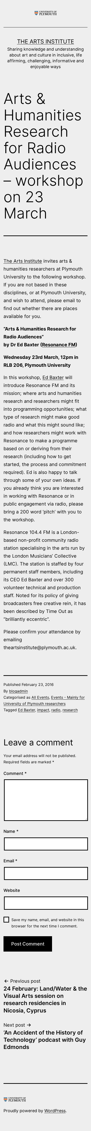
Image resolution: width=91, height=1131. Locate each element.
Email (10, 860)
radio (55, 710)
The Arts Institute (45, 41)
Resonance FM (58, 344)
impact (43, 710)
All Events (40, 697)
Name (11, 831)
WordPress (55, 1110)
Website (12, 890)
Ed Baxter (53, 377)
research (70, 710)
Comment (15, 773)
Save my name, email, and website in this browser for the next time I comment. (47, 922)
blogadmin (18, 691)
